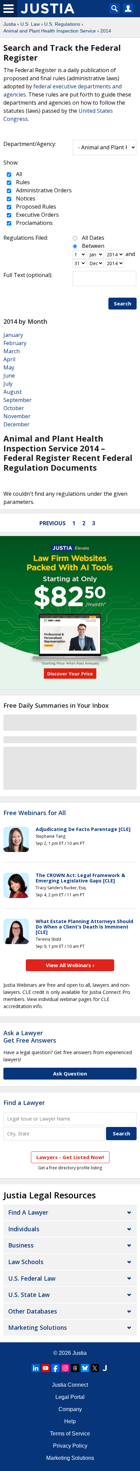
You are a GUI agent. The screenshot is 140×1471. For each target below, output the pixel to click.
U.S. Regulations (62, 24)
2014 (105, 31)
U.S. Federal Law (31, 1278)
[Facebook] (55, 1368)
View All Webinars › (70, 965)
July (8, 383)
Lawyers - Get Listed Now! (70, 1157)
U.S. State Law (29, 1295)
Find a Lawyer (24, 1103)
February (15, 343)
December (16, 424)
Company (70, 1409)
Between (93, 246)
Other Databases (32, 1311)
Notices (25, 198)
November (17, 416)
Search (122, 303)
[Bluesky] (85, 1368)
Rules (22, 182)
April (9, 359)
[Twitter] (95, 1368)
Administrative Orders (43, 190)
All (18, 174)
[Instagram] (65, 1368)
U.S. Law (30, 24)
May (8, 367)
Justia (9, 24)
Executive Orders (37, 214)
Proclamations (34, 223)
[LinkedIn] (36, 1368)
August (12, 392)
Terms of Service (70, 1433)
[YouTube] (45, 1368)
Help (70, 1421)
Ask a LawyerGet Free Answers (29, 1036)
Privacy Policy (70, 1446)
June (9, 375)
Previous (52, 523)
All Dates (93, 237)
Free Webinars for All (34, 813)
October (13, 408)
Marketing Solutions (37, 1327)
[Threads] (75, 1368)
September (17, 400)
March (11, 351)
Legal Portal (70, 1397)
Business (21, 1245)
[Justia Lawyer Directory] (105, 1368)
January (13, 335)
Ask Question (70, 1073)
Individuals (23, 1229)
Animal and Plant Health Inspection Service (49, 31)
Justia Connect (70, 1385)
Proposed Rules (35, 206)
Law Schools (25, 1262)
